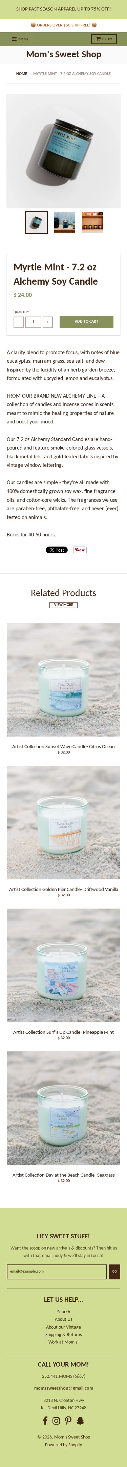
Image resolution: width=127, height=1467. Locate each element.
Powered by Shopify (63, 1445)
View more (63, 605)
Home (21, 74)
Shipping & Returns (63, 1334)
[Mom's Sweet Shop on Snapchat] (80, 1422)
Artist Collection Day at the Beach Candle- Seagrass (64, 1175)
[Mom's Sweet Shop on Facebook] (45, 1422)
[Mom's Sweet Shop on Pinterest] (68, 1422)
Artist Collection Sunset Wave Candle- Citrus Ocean (63, 746)
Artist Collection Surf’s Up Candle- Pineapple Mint (63, 1032)
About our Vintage (63, 1327)
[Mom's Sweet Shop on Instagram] (56, 1422)
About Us (63, 1319)
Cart (107, 39)
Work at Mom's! (63, 1342)
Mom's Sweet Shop (63, 55)
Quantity (21, 312)
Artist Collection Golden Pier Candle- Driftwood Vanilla (63, 889)
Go (114, 1272)
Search (63, 1312)
